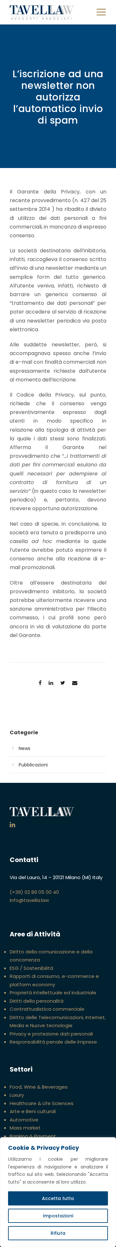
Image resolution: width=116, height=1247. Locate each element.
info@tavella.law (29, 900)
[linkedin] (12, 824)
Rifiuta (58, 1233)
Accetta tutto (58, 1198)
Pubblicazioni (33, 765)
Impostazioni (58, 1216)
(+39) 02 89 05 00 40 (34, 892)
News (24, 748)
